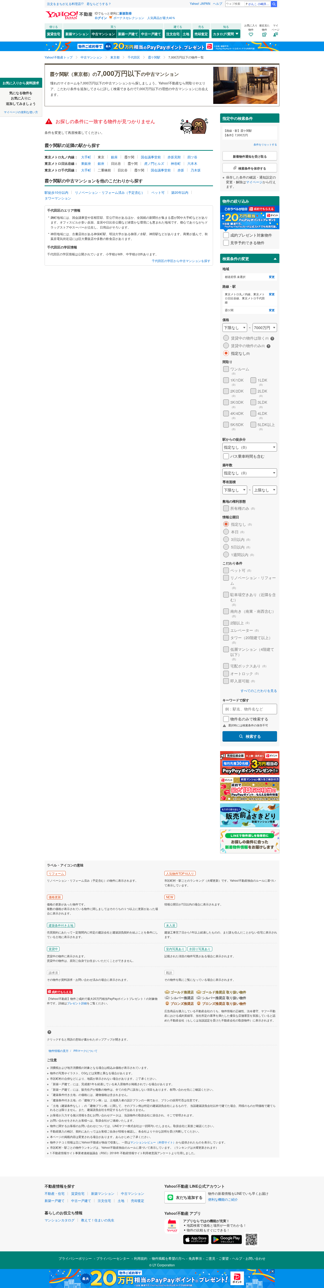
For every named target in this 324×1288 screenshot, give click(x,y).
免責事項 (195, 1258)
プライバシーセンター (113, 1258)
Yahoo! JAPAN (200, 3)
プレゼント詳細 (77, 1003)
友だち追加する (189, 1197)
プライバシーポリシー (75, 1258)
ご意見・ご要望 (217, 1258)
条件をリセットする (265, 144)
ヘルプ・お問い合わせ (248, 1258)
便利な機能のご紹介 (223, 1199)
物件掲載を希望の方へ (168, 1258)
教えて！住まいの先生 (97, 1220)
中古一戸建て (151, 33)
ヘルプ (217, 3)
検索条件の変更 (235, 258)
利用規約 (140, 1258)
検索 (274, 4)
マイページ (254, 182)
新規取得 (125, 13)
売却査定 (201, 33)
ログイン (101, 17)
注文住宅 (173, 33)
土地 (186, 33)
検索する (253, 736)
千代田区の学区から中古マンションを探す (181, 261)
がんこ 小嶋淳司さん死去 (259, 4)
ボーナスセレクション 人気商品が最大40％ (144, 17)
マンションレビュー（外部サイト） (153, 1142)
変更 (272, 277)
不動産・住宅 (55, 1193)
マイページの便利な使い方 (21, 112)
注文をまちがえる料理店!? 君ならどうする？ (79, 3)
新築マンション (77, 33)
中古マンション (103, 33)
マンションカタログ (59, 1220)
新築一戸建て (128, 33)
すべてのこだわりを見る (259, 690)
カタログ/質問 (223, 33)
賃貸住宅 (53, 33)
